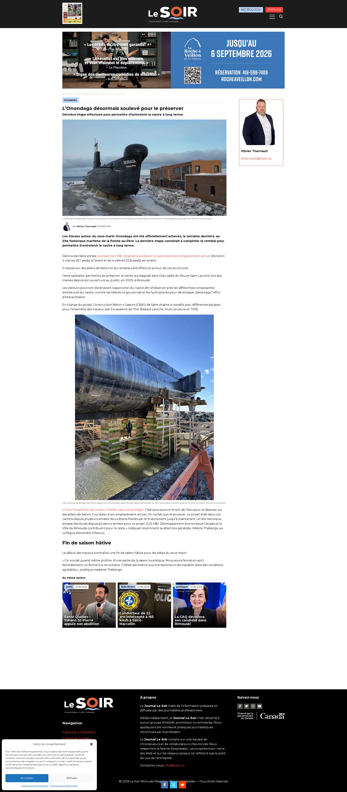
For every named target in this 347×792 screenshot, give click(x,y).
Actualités (67, 94)
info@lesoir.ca (175, 765)
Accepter (26, 778)
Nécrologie (251, 9)
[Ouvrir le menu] (272, 17)
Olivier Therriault (86, 226)
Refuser (72, 778)
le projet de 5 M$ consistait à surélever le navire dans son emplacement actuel (153, 256)
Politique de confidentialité (34, 785)
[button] (91, 744)
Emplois (274, 9)
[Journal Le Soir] (173, 14)
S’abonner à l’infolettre (78, 732)
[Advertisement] (144, 655)
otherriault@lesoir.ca (256, 158)
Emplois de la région (77, 738)
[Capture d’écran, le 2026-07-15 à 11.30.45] (173, 60)
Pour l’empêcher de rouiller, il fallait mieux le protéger (104, 509)
